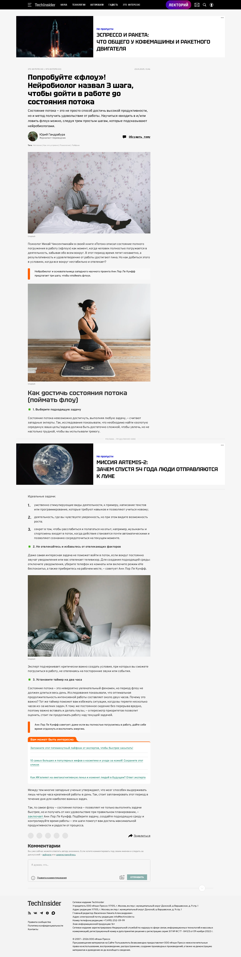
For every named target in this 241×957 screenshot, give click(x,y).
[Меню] (29, 5)
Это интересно (36, 69)
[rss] (29, 913)
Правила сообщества (39, 922)
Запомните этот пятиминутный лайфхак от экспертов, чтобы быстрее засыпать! (81, 748)
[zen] (47, 913)
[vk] (35, 913)
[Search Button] (204, 5)
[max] (53, 913)
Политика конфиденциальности (45, 925)
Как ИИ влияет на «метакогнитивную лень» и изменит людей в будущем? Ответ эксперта (88, 777)
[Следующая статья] (120, 888)
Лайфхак (76, 145)
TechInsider (45, 4)
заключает (36, 817)
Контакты (33, 929)
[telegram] (41, 913)
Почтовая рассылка (197, 5)
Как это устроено (50, 145)
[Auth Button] (211, 5)
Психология (65, 145)
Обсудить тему (139, 136)
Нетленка (37, 145)
